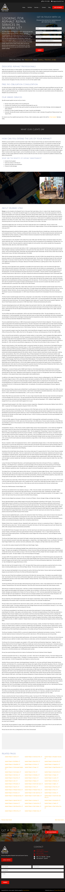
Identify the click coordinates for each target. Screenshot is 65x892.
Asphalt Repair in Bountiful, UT (32, 761)
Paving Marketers (26, 890)
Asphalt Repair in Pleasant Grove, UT (14, 790)
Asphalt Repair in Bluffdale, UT (12, 761)
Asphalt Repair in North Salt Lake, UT (34, 784)
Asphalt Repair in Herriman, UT (12, 775)
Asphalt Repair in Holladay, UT (32, 775)
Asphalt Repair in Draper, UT (31, 767)
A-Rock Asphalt (53, 117)
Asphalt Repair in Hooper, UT (51, 775)
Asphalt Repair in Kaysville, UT (12, 778)
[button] (37, 7)
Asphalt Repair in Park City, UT (52, 787)
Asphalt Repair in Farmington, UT (13, 772)
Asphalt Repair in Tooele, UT (51, 803)
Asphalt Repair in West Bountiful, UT (14, 806)
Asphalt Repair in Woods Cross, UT (33, 811)
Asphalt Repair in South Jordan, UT (33, 796)
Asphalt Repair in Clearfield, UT (12, 764)
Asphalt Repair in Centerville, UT (52, 761)
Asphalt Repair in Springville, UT (52, 800)
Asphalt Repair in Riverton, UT (12, 793)
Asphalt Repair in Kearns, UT (32, 778)
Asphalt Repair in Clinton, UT (32, 764)
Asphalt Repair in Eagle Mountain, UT (54, 767)
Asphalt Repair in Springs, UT (32, 800)
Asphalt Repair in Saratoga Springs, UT (14, 796)
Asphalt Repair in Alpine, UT (12, 757)
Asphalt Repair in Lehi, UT (11, 781)
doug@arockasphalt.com (58, 1)
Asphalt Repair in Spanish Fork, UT (13, 800)
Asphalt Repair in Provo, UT (51, 790)
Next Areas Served (60, 820)
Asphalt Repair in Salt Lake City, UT (33, 793)
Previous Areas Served (6, 820)
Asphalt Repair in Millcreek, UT (12, 784)
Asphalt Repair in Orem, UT (31, 787)
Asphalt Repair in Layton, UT (51, 778)
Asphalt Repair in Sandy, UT (51, 793)
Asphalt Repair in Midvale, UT (52, 781)
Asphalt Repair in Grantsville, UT (53, 772)
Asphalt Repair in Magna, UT (31, 781)
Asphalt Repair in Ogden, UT (51, 784)
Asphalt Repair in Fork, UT (31, 772)
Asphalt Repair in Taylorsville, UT (33, 803)
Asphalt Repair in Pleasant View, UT (33, 790)
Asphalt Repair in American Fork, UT (33, 757)
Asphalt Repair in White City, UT (13, 811)
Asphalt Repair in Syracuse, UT (12, 803)
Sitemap (62, 890)
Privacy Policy (57, 890)
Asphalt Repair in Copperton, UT (52, 764)
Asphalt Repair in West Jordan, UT (33, 806)
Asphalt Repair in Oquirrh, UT (12, 787)
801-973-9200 (46, 1)
